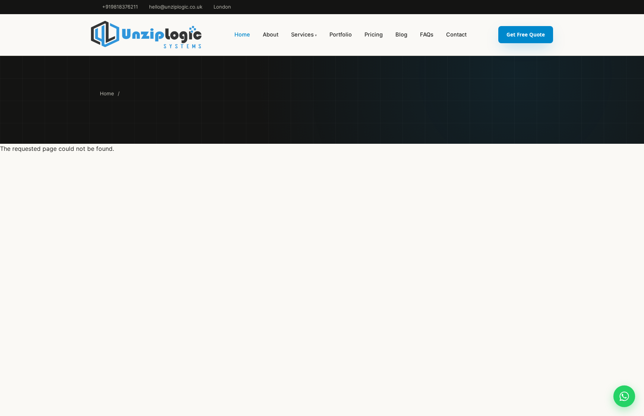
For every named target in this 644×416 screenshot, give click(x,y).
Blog (401, 34)
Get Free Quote (525, 34)
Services (302, 34)
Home (242, 34)
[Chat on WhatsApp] (624, 396)
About (270, 34)
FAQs (426, 34)
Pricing (373, 34)
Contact (456, 34)
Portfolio (340, 34)
